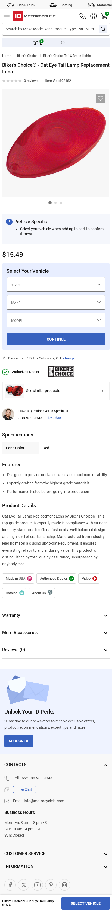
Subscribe (19, 741)
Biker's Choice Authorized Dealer (56, 578)
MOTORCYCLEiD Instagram (64, 885)
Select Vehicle (86, 903)
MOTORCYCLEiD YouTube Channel (37, 885)
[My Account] (93, 16)
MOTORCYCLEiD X (23, 885)
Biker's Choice (27, 56)
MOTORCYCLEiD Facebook (10, 885)
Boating (66, 5)
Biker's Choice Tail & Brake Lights (67, 56)
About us (42, 593)
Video (88, 578)
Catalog (14, 593)
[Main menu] (6, 16)
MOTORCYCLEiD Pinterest (51, 885)
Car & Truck (26, 5)
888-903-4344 (30, 418)
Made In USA (18, 578)
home (6, 56)
